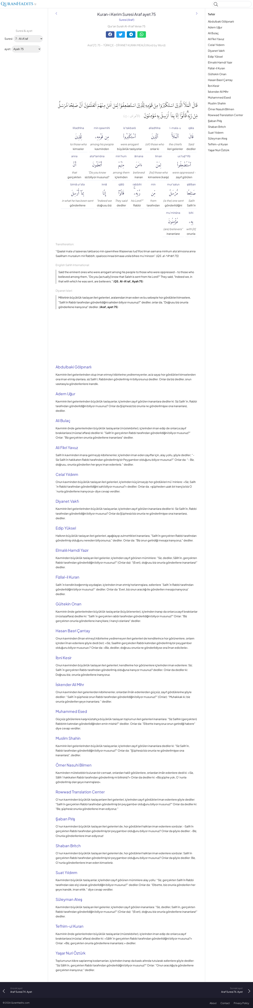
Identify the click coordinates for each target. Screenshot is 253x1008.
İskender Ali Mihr (218, 91)
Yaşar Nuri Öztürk (218, 150)
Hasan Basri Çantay (220, 80)
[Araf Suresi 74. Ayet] (56, 13)
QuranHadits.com (20, 1002)
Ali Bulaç (213, 33)
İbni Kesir (213, 86)
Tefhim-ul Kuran (218, 144)
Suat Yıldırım (216, 132)
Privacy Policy (241, 1003)
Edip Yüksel (215, 56)
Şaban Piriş (215, 121)
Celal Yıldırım (216, 45)
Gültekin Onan (217, 74)
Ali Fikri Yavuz (216, 39)
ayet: (7, 49)
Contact (225, 1003)
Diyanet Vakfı (216, 50)
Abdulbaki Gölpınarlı (221, 21)
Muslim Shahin (217, 103)
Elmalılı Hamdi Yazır (220, 62)
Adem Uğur (215, 27)
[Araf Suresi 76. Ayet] (196, 13)
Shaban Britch (217, 126)
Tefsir (211, 14)
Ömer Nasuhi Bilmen (221, 109)
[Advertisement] (14, 107)
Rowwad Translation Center (225, 115)
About (213, 1003)
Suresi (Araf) (126, 19)
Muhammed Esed (219, 97)
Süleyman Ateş (217, 138)
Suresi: (8, 38)
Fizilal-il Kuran (216, 68)
